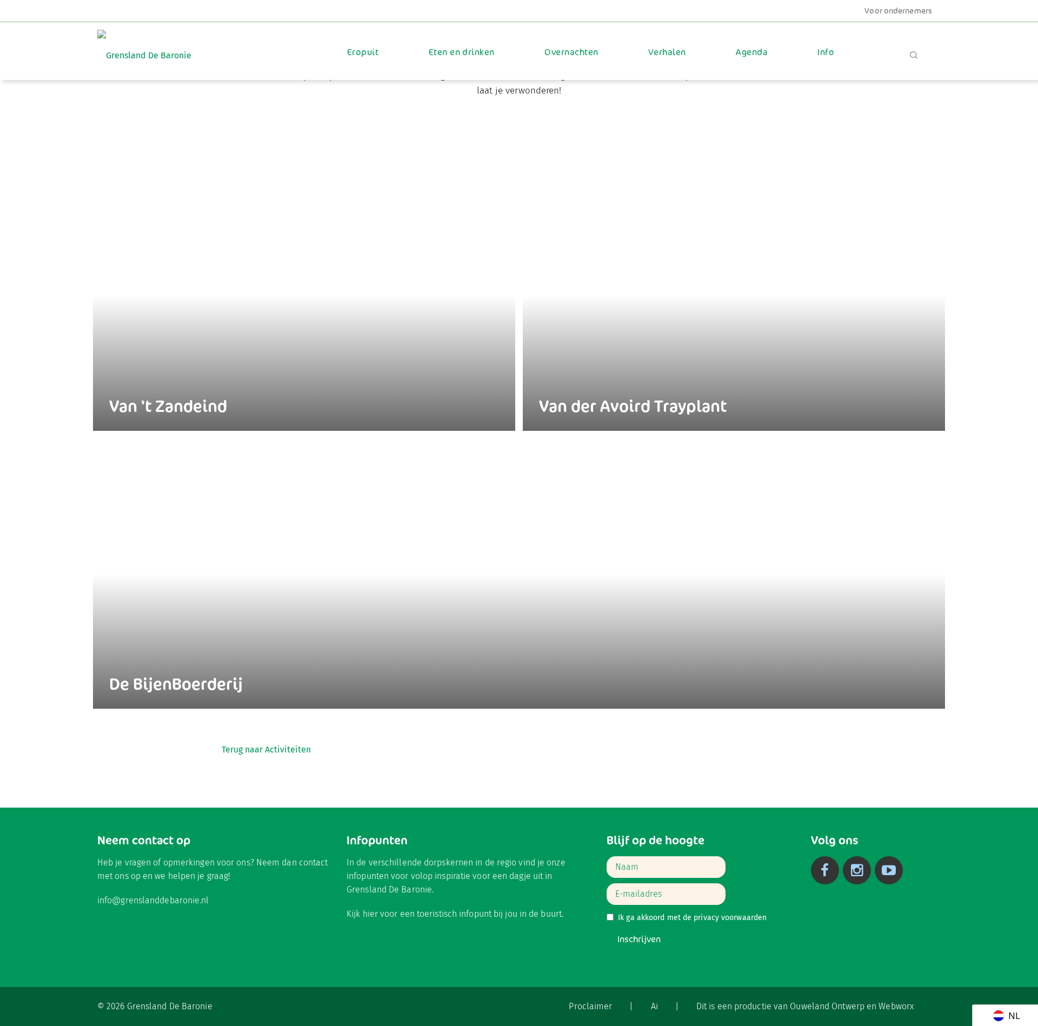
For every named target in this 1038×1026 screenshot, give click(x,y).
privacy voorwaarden (730, 917)
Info (825, 52)
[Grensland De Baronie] (144, 48)
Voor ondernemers (898, 11)
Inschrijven (639, 939)
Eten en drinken (462, 52)
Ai (654, 1006)
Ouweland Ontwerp (827, 1006)
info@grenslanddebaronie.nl (153, 900)
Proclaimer (590, 1006)
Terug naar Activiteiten (266, 749)
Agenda (752, 52)
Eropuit (362, 52)
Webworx (896, 1006)
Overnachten (571, 52)
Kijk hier (362, 914)
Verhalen (667, 52)
